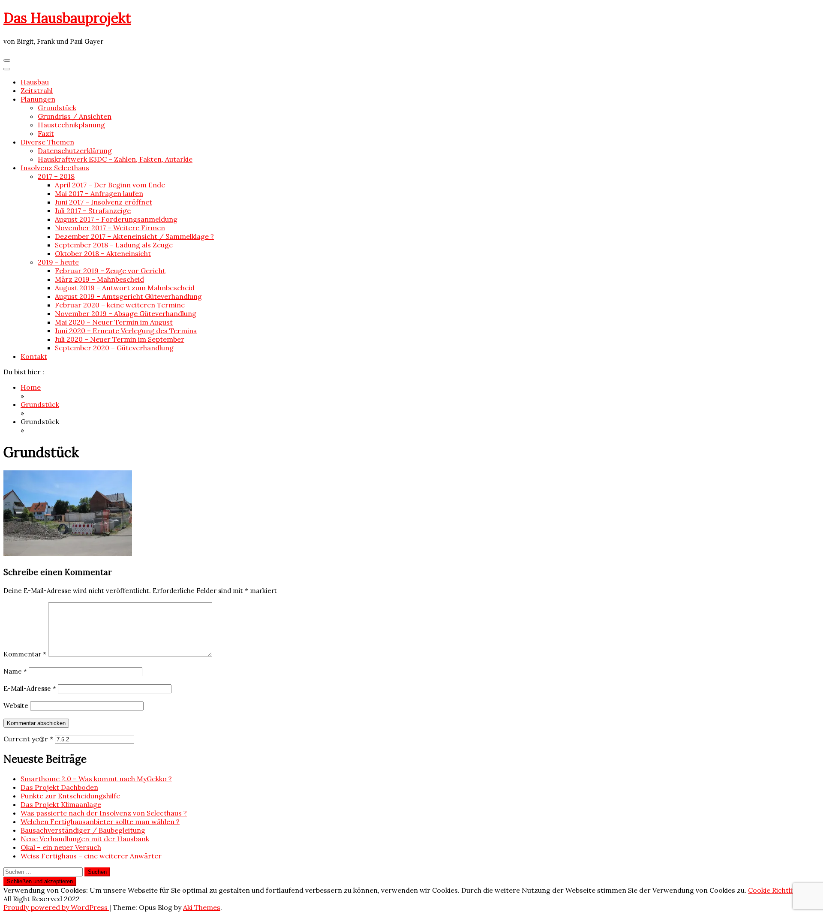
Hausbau (35, 82)
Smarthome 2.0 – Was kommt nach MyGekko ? (96, 778)
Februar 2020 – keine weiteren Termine (120, 305)
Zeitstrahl (37, 90)
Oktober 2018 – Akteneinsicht (103, 253)
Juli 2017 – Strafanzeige (93, 210)
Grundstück (57, 107)
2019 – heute (58, 262)
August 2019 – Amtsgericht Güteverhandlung (128, 296)
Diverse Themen (47, 142)
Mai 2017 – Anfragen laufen (99, 193)
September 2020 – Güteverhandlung (114, 347)
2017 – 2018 (56, 176)
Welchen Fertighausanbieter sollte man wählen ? (100, 821)
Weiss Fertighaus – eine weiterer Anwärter (91, 856)
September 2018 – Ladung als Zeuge (114, 245)
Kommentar (24, 654)
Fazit (46, 133)
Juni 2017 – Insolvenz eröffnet (103, 202)
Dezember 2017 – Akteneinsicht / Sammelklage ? (134, 236)
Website (15, 705)
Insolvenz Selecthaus (55, 167)
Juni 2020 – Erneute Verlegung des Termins (126, 330)
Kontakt (34, 356)
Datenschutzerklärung (75, 150)
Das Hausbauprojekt (67, 18)
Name (15, 671)
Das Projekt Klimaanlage (61, 804)
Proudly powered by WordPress (56, 907)
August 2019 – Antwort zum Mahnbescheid (125, 287)
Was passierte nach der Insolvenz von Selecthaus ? (104, 813)
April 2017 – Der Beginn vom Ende (110, 185)
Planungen (38, 99)
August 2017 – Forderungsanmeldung (116, 219)
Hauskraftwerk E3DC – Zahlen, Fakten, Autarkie (115, 159)
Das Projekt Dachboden (59, 787)
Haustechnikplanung (71, 124)
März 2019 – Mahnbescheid (99, 279)
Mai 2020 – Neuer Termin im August (114, 322)
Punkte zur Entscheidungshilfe (70, 796)
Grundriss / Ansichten (74, 116)
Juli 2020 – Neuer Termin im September (119, 339)
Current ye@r (28, 738)
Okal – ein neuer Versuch (61, 847)
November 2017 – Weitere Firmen (110, 227)
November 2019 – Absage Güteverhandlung (125, 313)
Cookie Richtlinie (775, 890)
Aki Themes (201, 907)
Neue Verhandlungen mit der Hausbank (85, 838)
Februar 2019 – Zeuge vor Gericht (110, 270)
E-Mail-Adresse (29, 688)
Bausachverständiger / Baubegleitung (83, 830)
